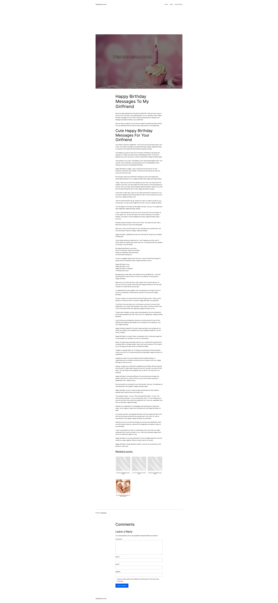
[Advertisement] (139, 24)
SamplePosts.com (101, 4)
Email (117, 564)
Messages (103, 513)
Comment (119, 539)
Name (117, 557)
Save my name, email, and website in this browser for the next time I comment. (138, 580)
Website (117, 571)
